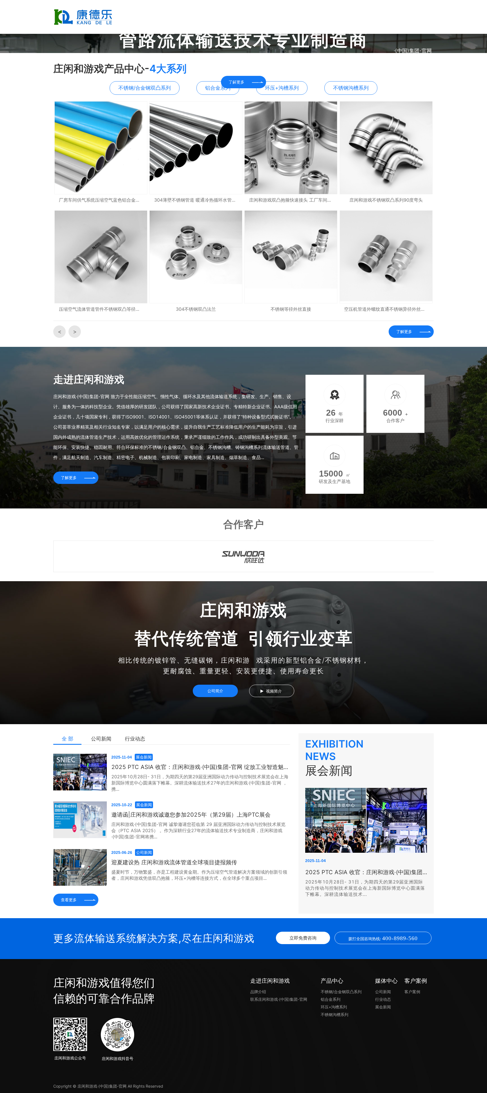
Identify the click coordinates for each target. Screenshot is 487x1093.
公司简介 (215, 690)
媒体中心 (328, 17)
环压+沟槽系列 (334, 1006)
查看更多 (69, 899)
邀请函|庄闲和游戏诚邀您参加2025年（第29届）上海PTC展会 (191, 814)
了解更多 (404, 331)
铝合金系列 (330, 999)
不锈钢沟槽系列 (334, 1014)
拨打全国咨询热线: (383, 938)
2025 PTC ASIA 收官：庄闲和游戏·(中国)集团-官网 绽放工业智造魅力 (200, 767)
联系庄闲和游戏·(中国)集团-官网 (413, 34)
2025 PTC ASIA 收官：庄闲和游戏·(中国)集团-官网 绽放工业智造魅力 (366, 872)
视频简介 (274, 691)
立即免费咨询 (302, 938)
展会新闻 (383, 1006)
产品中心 (286, 17)
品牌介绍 (258, 991)
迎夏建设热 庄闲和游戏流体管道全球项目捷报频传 (174, 862)
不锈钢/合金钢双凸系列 (341, 991)
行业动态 (135, 739)
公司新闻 (101, 739)
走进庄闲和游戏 (201, 17)
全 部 (67, 739)
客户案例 (370, 17)
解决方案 (243, 17)
